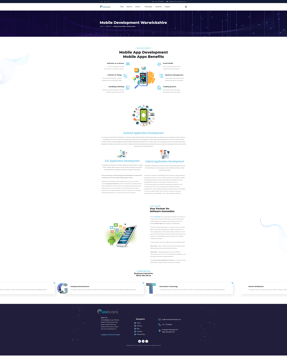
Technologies (148, 7)
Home (122, 7)
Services (137, 7)
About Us (129, 7)
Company (167, 7)
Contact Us (158, 7)
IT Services (108, 26)
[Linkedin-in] (104, 1)
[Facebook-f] (101, 1)
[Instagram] (108, 1)
